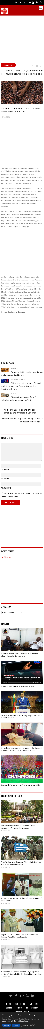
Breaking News (17, 379)
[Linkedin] (37, 2)
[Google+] (28, 2)
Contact (18, 1011)
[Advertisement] (22, 39)
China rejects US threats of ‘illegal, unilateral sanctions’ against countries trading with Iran (21, 385)
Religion (34, 1007)
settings (25, 1021)
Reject (16, 1025)
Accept (6, 1025)
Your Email (5, 478)
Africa (13, 368)
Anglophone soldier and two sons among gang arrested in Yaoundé (19, 411)
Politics (24, 1003)
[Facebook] (24, 2)
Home (8, 1003)
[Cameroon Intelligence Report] (4, 13)
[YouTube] (33, 2)
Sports (9, 1007)
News (16, 1003)
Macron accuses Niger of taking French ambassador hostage (22, 420)
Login (26, 1011)
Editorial (34, 1003)
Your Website (6, 487)
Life (26, 1007)
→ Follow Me (6, 557)
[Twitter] (20, 2)
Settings (25, 1025)
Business (15, 393)
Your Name (5, 469)
